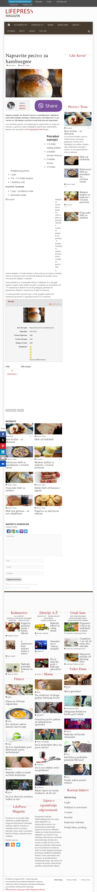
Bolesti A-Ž (41, 616)
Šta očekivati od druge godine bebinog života (47, 696)
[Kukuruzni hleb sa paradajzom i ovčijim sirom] (19, 451)
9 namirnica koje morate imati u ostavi (26, 647)
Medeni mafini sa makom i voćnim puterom (44, 465)
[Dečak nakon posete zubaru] (77, 769)
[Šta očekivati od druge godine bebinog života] (48, 684)
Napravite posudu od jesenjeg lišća (85, 658)
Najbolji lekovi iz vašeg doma (55, 627)
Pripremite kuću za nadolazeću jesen (85, 627)
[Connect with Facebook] (9, 531)
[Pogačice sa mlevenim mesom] (48, 500)
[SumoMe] (3, 464)
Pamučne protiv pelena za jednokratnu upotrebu (47, 722)
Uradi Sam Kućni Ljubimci (78, 620)
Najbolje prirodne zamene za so (27, 668)
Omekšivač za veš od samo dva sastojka (85, 642)
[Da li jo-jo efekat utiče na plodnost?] (48, 757)
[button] (89, 31)
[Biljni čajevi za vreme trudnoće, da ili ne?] (48, 780)
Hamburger (11, 410)
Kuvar (49, 2)
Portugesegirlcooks (34, 129)
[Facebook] (3, 434)
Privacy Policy (72, 880)
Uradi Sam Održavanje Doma (75, 648)
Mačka (68, 687)
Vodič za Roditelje (43, 742)
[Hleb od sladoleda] (48, 428)
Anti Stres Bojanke (78, 616)
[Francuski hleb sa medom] (19, 477)
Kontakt (68, 817)
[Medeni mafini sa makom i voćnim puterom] (48, 451)
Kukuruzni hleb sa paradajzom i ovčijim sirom (17, 465)
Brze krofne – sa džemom (14, 440)
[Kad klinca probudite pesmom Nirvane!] (77, 746)
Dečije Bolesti (54, 616)
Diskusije (38, 2)
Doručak (10, 436)
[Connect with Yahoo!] (22, 531)
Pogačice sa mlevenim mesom (47, 512)
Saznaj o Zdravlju (48, 620)
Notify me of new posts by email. (19, 588)
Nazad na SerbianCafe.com (20, 2)
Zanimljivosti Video (72, 708)
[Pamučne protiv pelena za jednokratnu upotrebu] (48, 707)
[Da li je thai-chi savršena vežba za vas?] (19, 785)
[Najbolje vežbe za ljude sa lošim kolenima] (19, 762)
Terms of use (85, 880)
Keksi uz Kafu (23, 620)
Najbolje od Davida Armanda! (74, 735)
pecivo (20, 410)
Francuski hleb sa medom (15, 489)
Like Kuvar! (77, 55)
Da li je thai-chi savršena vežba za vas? (19, 798)
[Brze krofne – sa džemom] (19, 428)
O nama (68, 812)
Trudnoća (40, 764)
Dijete (9, 697)
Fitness (19, 678)
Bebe (38, 692)
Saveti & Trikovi (12, 674)
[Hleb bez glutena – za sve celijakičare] (19, 500)
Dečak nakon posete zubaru (75, 781)
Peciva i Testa (24, 65)
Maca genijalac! (72, 691)
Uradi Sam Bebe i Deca (78, 618)
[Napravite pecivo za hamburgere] (34, 83)
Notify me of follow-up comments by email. (22, 584)
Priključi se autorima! (75, 807)
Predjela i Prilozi (12, 636)
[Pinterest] (3, 446)
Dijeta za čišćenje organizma (15, 702)
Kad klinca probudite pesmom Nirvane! (75, 758)
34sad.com (14, 5)
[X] (3, 440)
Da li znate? (19, 616)
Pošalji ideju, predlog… (76, 827)
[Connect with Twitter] (17, 531)
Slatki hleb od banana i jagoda (47, 489)
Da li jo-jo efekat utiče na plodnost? (47, 769)
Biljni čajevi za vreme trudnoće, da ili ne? (47, 791)
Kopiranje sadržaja (74, 822)
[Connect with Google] (13, 531)
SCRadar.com (61, 2)
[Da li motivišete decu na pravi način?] (48, 734)
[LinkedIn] (3, 452)
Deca (68, 754)
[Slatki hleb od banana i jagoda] (48, 477)
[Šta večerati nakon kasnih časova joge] (19, 713)
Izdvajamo (40, 715)
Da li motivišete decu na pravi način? (48, 746)
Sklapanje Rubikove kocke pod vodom (75, 713)
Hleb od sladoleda (44, 439)
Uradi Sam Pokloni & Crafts (75, 664)
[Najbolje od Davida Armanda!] (77, 724)
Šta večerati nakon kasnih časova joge (16, 725)
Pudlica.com (27, 5)
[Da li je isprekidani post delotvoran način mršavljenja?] (19, 736)
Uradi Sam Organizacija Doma (76, 633)
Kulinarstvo (12, 65)
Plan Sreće (48, 618)
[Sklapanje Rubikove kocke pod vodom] (77, 701)
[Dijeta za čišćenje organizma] (19, 689)
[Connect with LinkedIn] (26, 531)
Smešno (68, 731)
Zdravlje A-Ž (48, 612)
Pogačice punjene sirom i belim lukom (25, 628)
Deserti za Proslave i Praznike (19, 618)
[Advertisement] (23, 391)
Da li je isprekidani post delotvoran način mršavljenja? (19, 750)
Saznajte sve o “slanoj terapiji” (55, 645)
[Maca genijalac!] (77, 679)
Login (67, 802)
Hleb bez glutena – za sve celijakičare (17, 512)
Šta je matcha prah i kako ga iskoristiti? (55, 665)
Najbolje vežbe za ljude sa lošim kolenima (18, 773)
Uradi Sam (77, 612)
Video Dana (77, 668)
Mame (48, 674)
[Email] (3, 458)
